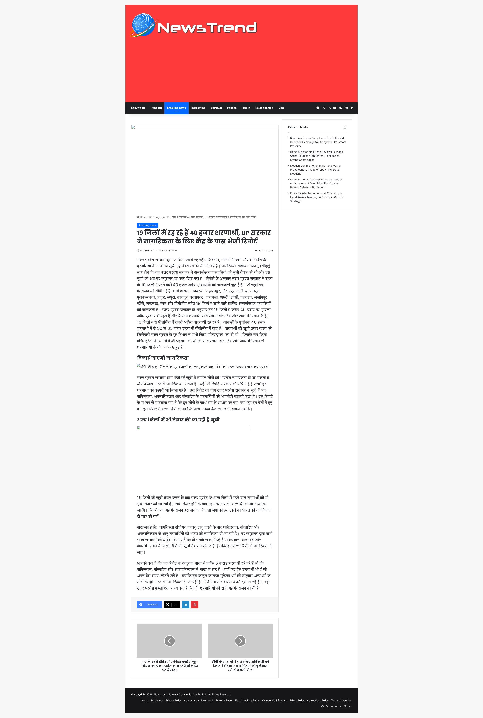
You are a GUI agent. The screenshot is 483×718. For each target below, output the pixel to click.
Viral (281, 107)
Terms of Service (341, 700)
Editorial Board (224, 700)
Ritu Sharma (146, 250)
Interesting (198, 107)
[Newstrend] (193, 25)
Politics (232, 107)
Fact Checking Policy (247, 700)
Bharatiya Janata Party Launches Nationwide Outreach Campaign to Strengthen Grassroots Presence (318, 142)
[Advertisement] (241, 73)
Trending (156, 107)
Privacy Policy (174, 700)
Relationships (264, 107)
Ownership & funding (274, 700)
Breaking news (176, 107)
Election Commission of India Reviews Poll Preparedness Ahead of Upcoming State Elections (315, 169)
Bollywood (138, 107)
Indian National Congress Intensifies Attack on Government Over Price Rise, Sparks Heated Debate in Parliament (316, 183)
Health (246, 107)
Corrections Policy (317, 700)
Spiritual (216, 107)
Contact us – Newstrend (198, 700)
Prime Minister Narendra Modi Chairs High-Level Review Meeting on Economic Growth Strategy (316, 197)
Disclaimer (157, 700)
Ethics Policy (297, 700)
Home (143, 217)
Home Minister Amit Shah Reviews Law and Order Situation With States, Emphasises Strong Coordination (316, 155)
